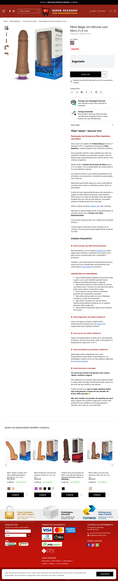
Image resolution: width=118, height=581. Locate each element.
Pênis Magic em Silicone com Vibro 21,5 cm (53, 21)
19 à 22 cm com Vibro (30, 21)
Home (6, 21)
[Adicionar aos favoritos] (27, 495)
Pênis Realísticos (15, 21)
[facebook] (10, 11)
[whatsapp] (97, 545)
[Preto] (49, 488)
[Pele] (13, 488)
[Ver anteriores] (6, 465)
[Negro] (45, 488)
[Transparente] (53, 488)
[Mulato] (9, 488)
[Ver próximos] (111, 465)
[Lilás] (36, 488)
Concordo (105, 574)
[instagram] (13, 11)
